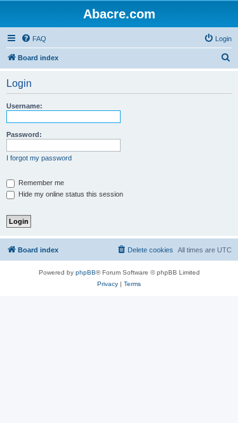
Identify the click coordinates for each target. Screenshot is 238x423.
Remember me (40, 182)
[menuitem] (33, 38)
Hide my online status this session (70, 194)
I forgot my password (39, 158)
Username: (24, 106)
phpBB (86, 272)
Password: (24, 134)
